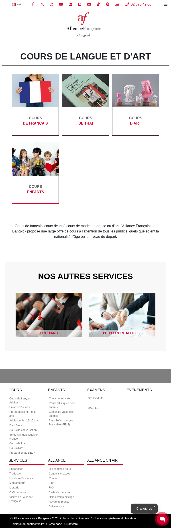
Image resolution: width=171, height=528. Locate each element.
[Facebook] (32, 4)
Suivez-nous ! (57, 506)
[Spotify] (107, 4)
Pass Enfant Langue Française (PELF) (61, 422)
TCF (90, 403)
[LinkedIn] (70, 4)
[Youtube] (61, 4)
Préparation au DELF (22, 452)
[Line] (80, 4)
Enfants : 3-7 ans (19, 407)
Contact (53, 478)
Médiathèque (17, 482)
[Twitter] (42, 4)
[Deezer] (117, 4)
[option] (47, 315)
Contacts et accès (59, 473)
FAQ (51, 487)
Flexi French (16, 425)
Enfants (56, 390)
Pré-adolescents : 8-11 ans (23, 413)
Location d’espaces (21, 478)
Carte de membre (59, 492)
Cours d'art (15, 448)
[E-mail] (89, 4)
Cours (15, 390)
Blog (51, 482)
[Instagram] (52, 4)
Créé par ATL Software (63, 524)
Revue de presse (59, 501)
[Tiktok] (98, 4)
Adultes (13, 402)
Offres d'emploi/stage (61, 497)
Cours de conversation (23, 430)
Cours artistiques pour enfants (62, 405)
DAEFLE (93, 407)
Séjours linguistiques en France (24, 436)
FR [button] (19, 4)
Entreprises (16, 468)
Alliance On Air (102, 460)
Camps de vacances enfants (61, 413)
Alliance (57, 460)
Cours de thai (17, 443)
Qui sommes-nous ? (61, 468)
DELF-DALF (95, 398)
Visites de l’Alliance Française (21, 499)
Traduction (15, 473)
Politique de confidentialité (27, 524)
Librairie (14, 487)
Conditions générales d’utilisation (115, 518)
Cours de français (59, 398)
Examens (96, 390)
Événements (139, 390)
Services (18, 460)
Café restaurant (18, 492)
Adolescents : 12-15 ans (24, 420)
